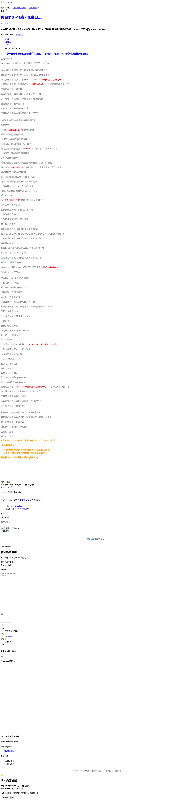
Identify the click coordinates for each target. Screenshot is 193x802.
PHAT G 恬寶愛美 (22, 509)
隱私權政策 (109, 771)
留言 (27, 500)
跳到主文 (4, 24)
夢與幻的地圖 (8, 751)
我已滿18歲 (5, 797)
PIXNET (79, 771)
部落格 (8, 42)
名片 (7, 44)
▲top (3, 513)
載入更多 (5, 517)
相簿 (7, 39)
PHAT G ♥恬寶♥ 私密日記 (21, 17)
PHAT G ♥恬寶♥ (7, 487)
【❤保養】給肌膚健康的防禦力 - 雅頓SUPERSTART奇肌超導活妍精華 (47, 53)
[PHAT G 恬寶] (2, 462)
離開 (12, 797)
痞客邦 (22, 500)
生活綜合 (19, 35)
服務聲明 (118, 771)
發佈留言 (5, 531)
